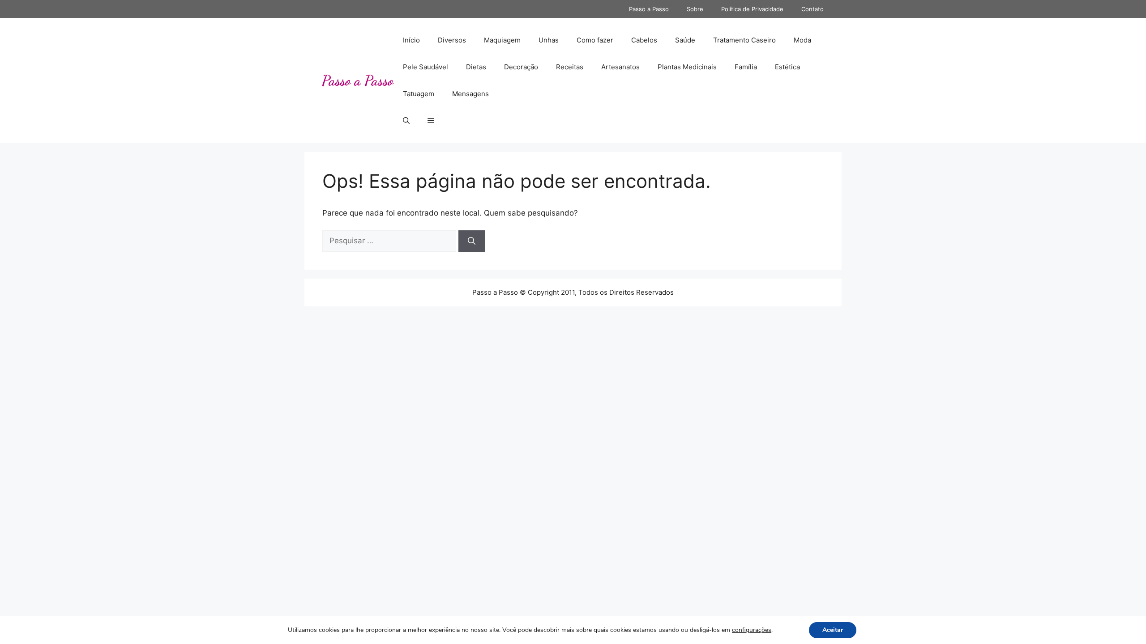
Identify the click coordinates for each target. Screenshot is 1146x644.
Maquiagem (502, 40)
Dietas (476, 67)
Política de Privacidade (752, 9)
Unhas (549, 40)
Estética (787, 67)
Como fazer (595, 40)
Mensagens (470, 93)
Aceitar (832, 630)
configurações (751, 630)
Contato (812, 9)
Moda (802, 40)
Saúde (685, 40)
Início (411, 40)
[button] (406, 120)
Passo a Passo (649, 9)
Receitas (569, 67)
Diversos (452, 40)
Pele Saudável (425, 67)
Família (746, 67)
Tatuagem (418, 93)
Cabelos (644, 40)
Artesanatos (620, 67)
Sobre (695, 9)
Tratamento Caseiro (744, 40)
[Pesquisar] (471, 241)
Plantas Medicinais (687, 67)
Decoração (521, 67)
